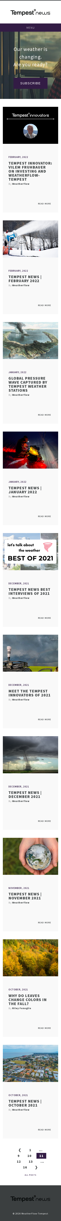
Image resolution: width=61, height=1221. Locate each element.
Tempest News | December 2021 (25, 794)
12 (19, 1161)
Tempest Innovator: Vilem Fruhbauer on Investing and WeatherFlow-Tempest (30, 171)
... (41, 1150)
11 (41, 1155)
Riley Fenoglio (21, 1008)
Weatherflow (21, 183)
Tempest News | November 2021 (25, 896)
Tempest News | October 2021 (25, 1103)
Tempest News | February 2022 (25, 278)
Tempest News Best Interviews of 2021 (29, 591)
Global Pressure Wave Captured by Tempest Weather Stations (28, 384)
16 (25, 1167)
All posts (30, 1175)
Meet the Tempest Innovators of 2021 (30, 693)
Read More (44, 203)
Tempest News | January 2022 (25, 489)
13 (31, 1161)
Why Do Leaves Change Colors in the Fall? (28, 999)
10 (29, 1155)
